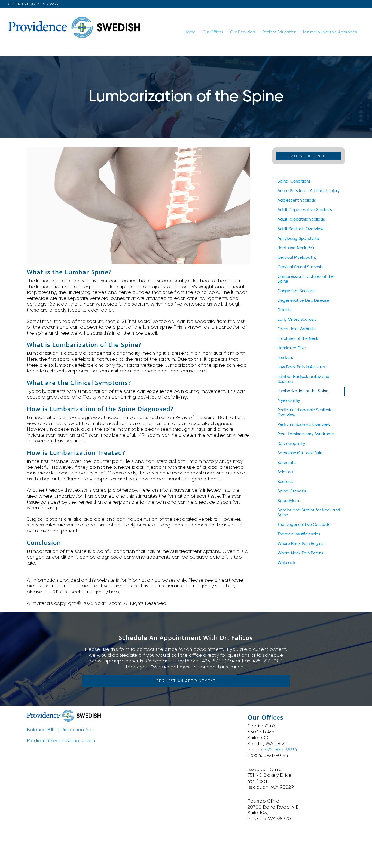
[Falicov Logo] (64, 712)
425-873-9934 (46, 4)
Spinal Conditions (294, 181)
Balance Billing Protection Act (60, 729)
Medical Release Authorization (61, 740)
